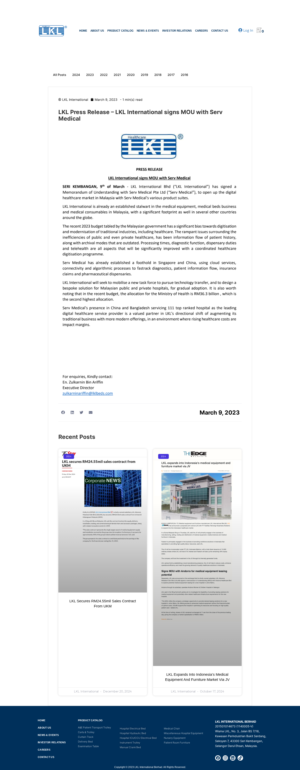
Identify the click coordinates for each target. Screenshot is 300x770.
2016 (184, 75)
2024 (76, 75)
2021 (117, 75)
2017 (171, 75)
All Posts (59, 75)
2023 (90, 75)
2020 (131, 75)
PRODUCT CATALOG (120, 30)
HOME (83, 30)
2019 (144, 75)
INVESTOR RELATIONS (177, 30)
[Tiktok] (240, 758)
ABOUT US (97, 30)
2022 (104, 75)
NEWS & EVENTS (148, 30)
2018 (157, 75)
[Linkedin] (233, 758)
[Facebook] (218, 758)
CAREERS (201, 30)
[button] (63, 412)
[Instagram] (225, 758)
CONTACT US (219, 30)
